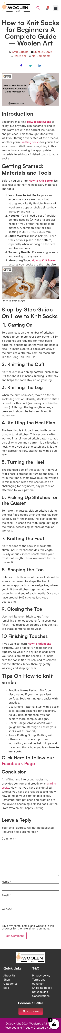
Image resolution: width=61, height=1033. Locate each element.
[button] (55, 8)
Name (6, 881)
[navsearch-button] (38, 8)
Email (6, 895)
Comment (9, 838)
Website (7, 909)
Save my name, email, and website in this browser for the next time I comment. (28, 927)
